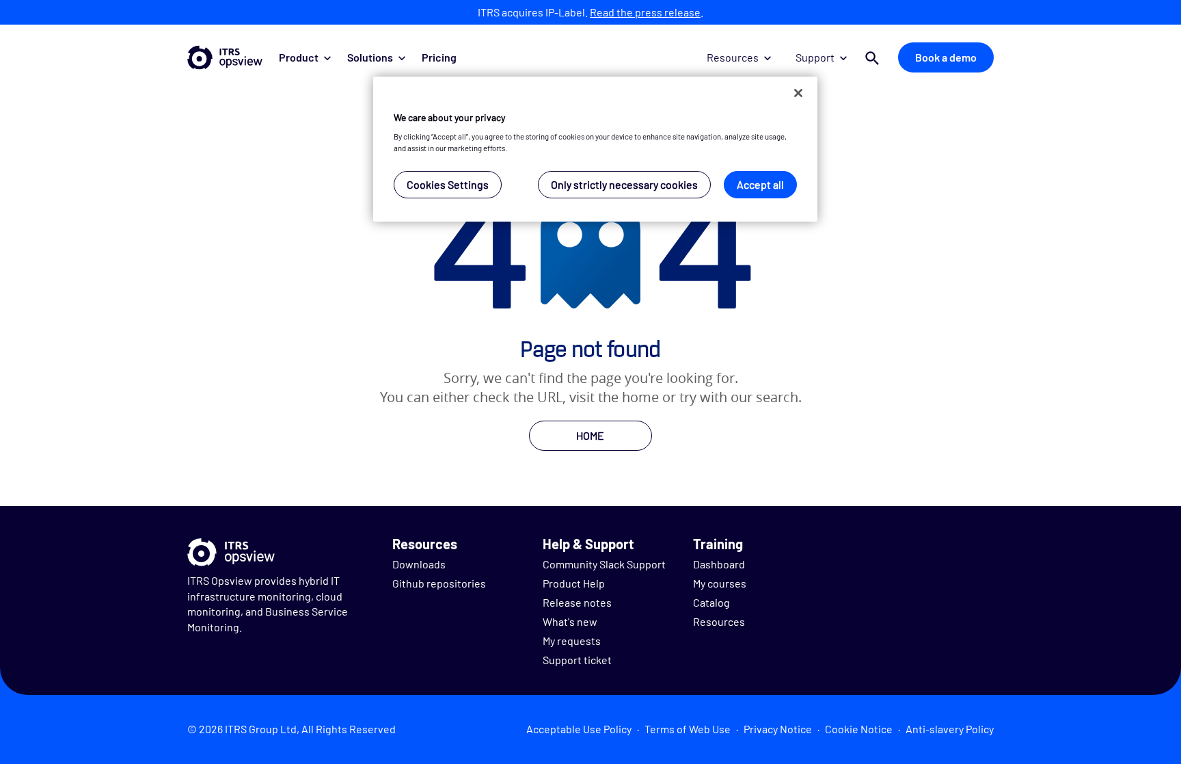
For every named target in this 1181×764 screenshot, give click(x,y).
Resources (733, 57)
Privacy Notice (778, 728)
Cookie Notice (859, 728)
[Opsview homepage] (224, 57)
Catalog (711, 602)
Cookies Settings (448, 184)
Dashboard (719, 563)
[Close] (798, 93)
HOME (590, 435)
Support (815, 57)
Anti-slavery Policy (950, 728)
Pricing (439, 57)
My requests (572, 640)
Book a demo (946, 57)
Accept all (760, 184)
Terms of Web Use (687, 728)
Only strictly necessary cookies (624, 184)
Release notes (577, 602)
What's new (570, 621)
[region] (595, 149)
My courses (719, 583)
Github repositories (439, 583)
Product (298, 57)
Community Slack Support (604, 563)
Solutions (370, 57)
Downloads (419, 563)
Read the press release (645, 11)
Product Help (574, 583)
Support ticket (577, 659)
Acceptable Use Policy (579, 728)
